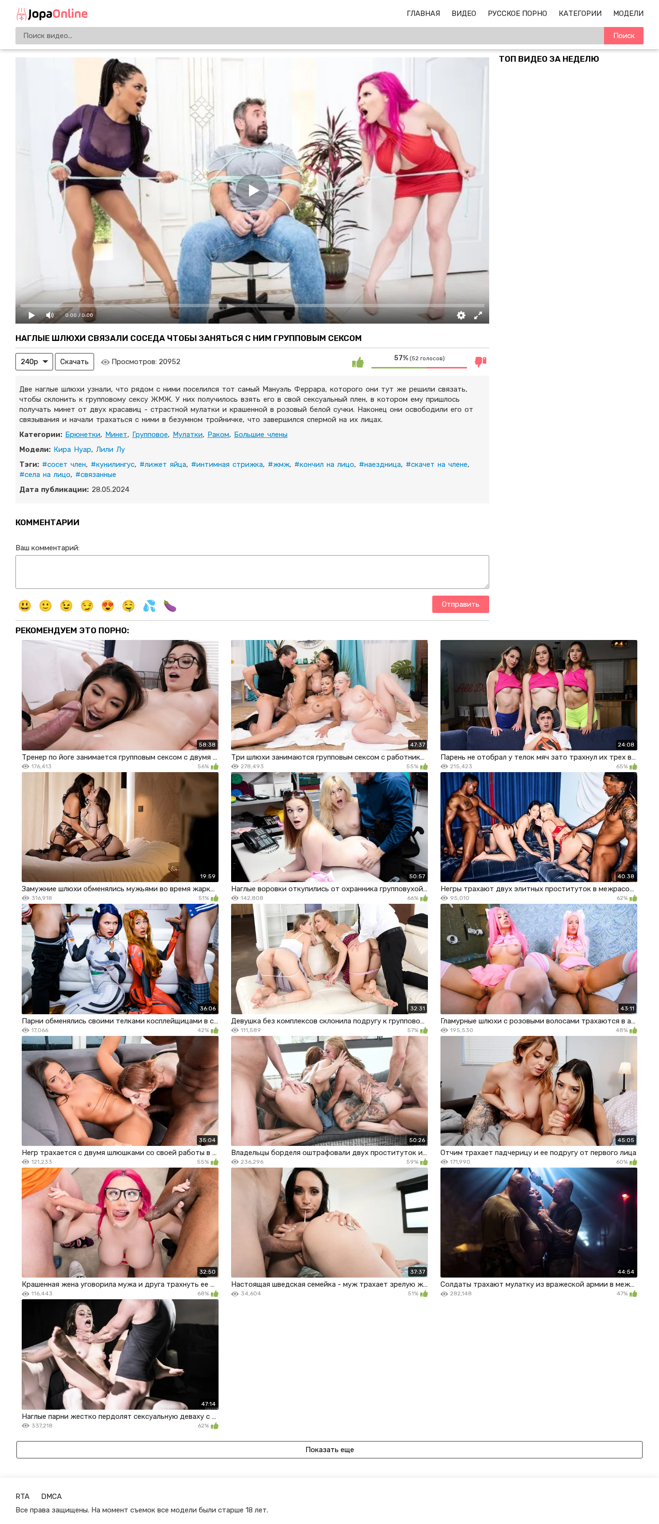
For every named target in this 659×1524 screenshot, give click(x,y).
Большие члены (261, 434)
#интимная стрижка (227, 464)
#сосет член (64, 464)
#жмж (278, 464)
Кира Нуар (72, 449)
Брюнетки (82, 434)
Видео (464, 13)
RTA (22, 1496)
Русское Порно (517, 13)
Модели (628, 13)
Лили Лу (110, 449)
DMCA (51, 1496)
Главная (423, 13)
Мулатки (188, 434)
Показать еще (329, 1449)
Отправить (461, 604)
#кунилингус (113, 464)
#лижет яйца (162, 464)
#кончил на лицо (324, 464)
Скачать (74, 361)
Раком (218, 434)
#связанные (95, 474)
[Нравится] (358, 361)
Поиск (624, 35)
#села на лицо (44, 474)
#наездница (380, 464)
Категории (580, 13)
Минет (116, 434)
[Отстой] (480, 361)
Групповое (150, 434)
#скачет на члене (436, 464)
